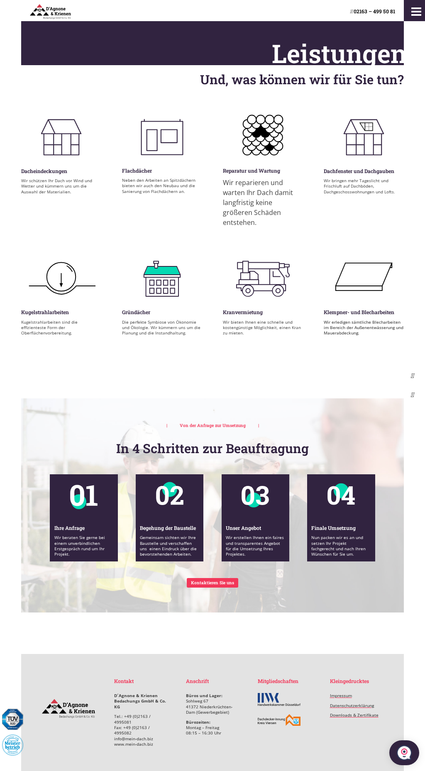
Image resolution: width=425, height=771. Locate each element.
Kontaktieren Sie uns (212, 583)
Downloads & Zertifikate (354, 715)
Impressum (341, 695)
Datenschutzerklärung (352, 705)
